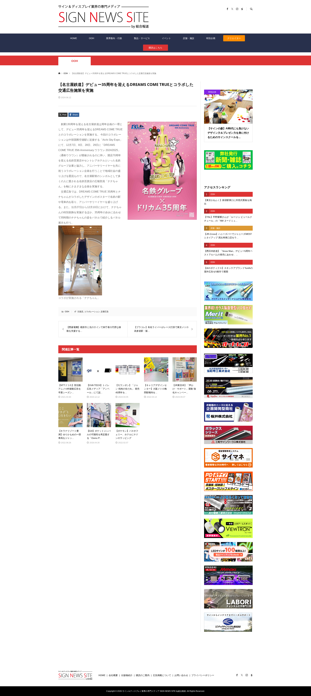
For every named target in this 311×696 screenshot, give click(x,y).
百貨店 (80, 311)
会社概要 (113, 675)
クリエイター (234, 38)
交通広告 (105, 311)
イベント (166, 38)
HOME (73, 38)
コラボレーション (92, 311)
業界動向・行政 (114, 38)
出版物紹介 (126, 675)
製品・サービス (142, 38)
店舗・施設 (188, 38)
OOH (91, 38)
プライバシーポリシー (202, 675)
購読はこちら (155, 47)
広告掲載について (162, 675)
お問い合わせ (181, 675)
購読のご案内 (143, 675)
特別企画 (210, 38)
